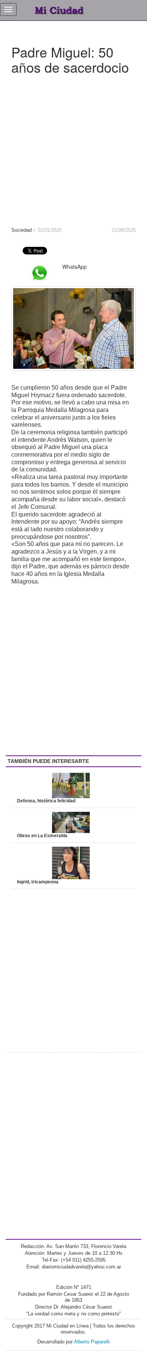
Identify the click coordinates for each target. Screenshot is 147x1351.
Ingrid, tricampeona (37, 882)
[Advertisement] (73, 148)
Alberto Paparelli (92, 1342)
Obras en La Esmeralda (42, 835)
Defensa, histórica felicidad (46, 800)
